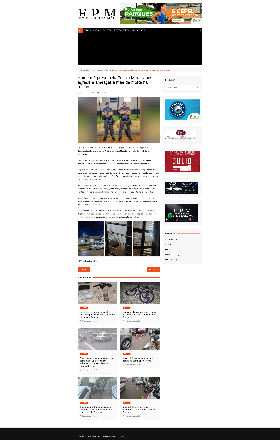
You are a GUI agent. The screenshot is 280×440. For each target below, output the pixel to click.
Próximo (152, 269)
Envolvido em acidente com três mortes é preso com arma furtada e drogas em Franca (97, 314)
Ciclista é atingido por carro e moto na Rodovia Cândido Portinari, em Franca (140, 314)
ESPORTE (107, 30)
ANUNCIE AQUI (138, 30)
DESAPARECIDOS (122, 30)
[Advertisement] (140, 49)
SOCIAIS (96, 30)
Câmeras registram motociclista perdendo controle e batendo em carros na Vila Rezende (96, 409)
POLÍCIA (87, 30)
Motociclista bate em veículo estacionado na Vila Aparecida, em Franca (139, 409)
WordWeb (120, 436)
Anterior (85, 269)
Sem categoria (170, 255)
